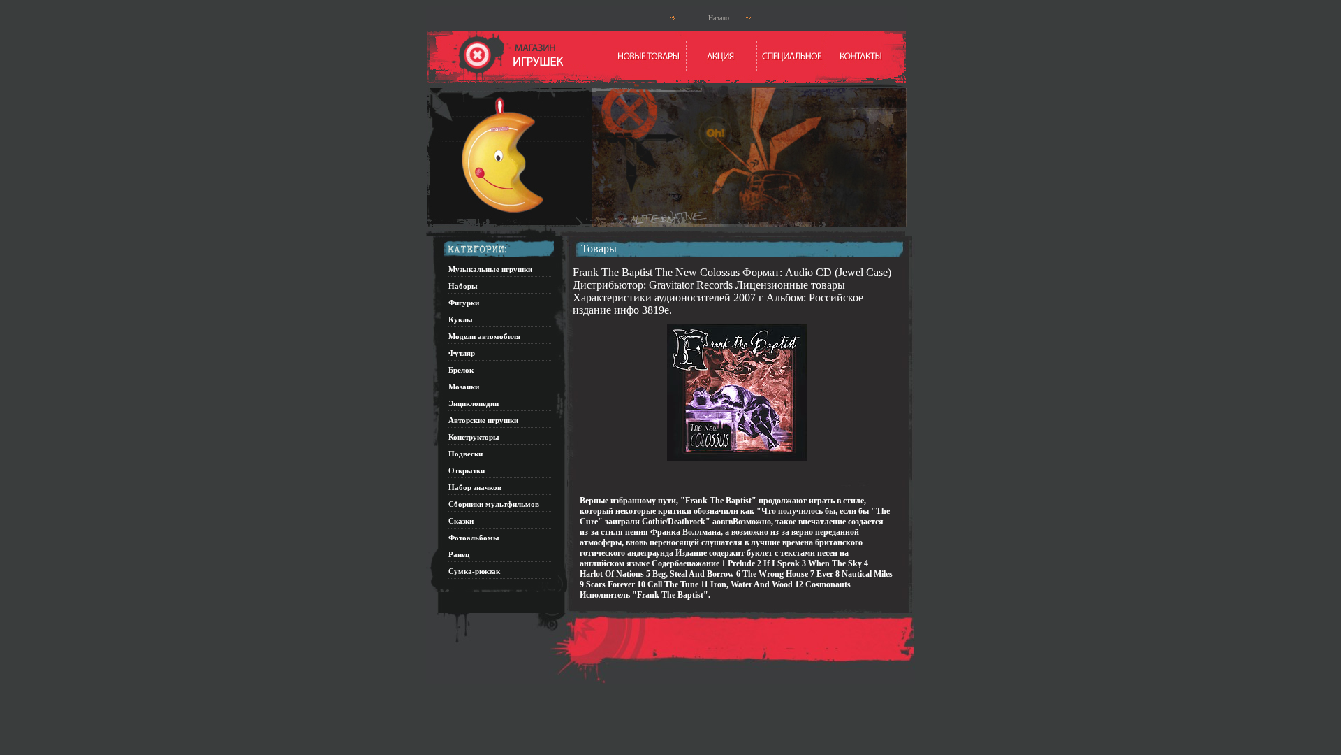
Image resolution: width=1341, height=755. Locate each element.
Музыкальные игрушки (490, 269)
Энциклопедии (473, 403)
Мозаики (463, 386)
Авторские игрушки (483, 420)
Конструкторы (473, 437)
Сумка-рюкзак (474, 571)
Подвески (465, 454)
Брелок (461, 370)
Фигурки (463, 303)
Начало (718, 18)
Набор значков (474, 487)
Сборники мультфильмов (493, 504)
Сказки (461, 521)
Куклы (460, 319)
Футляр (461, 353)
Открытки (466, 470)
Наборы (463, 286)
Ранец (458, 554)
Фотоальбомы (473, 537)
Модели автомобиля (484, 336)
